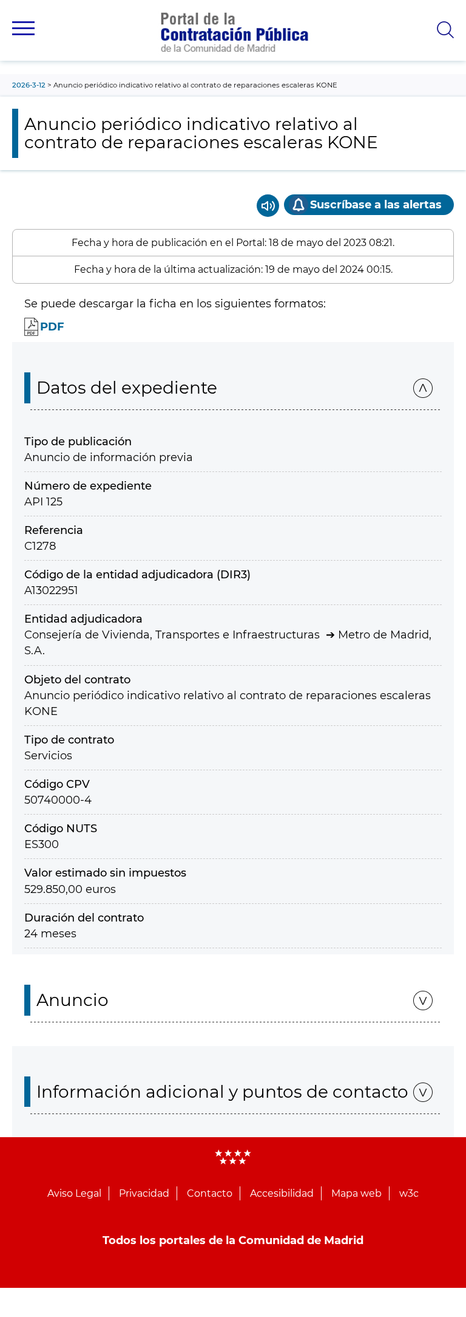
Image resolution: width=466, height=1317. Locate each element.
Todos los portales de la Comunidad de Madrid (233, 1240)
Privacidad (144, 1193)
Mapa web (356, 1193)
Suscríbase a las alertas (376, 204)
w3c (409, 1193)
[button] (23, 28)
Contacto (209, 1193)
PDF (52, 327)
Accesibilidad (282, 1193)
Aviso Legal (74, 1193)
